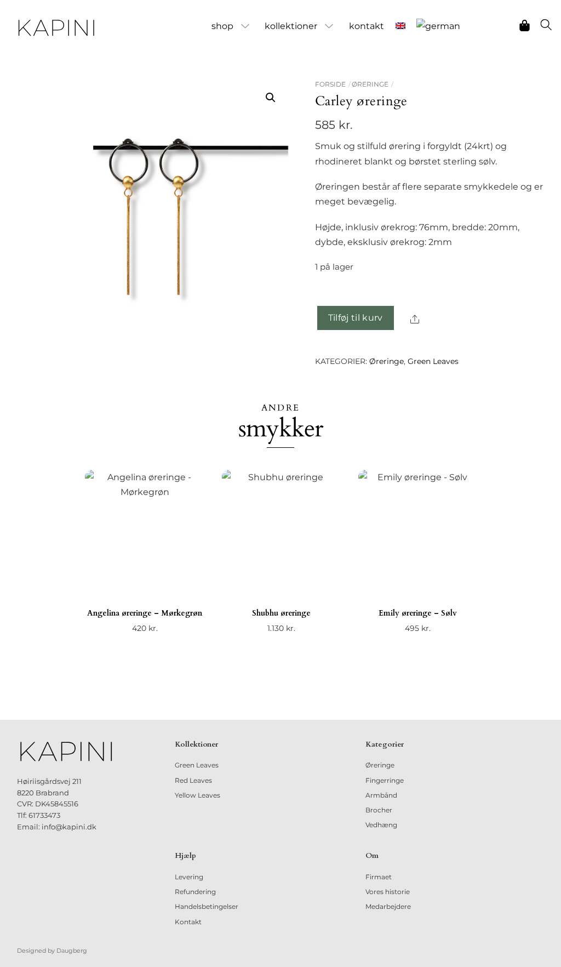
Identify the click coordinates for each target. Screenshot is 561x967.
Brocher (378, 810)
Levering (189, 877)
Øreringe (370, 84)
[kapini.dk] (56, 28)
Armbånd (381, 795)
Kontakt (366, 26)
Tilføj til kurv (355, 317)
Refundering (195, 892)
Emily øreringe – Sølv (418, 613)
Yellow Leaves (197, 795)
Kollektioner (291, 26)
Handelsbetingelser (206, 906)
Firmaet (378, 877)
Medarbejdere (388, 906)
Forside (330, 84)
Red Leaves (193, 780)
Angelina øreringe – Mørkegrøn (144, 613)
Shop (222, 26)
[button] (270, 97)
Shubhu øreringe (281, 613)
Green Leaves (433, 361)
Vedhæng (381, 825)
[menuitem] (400, 26)
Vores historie (387, 892)
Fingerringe (384, 780)
